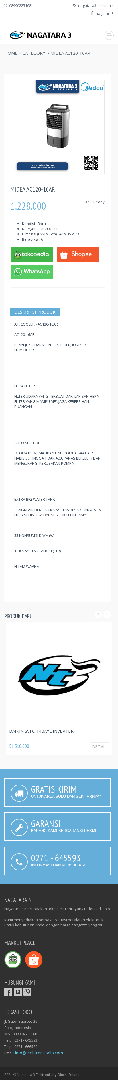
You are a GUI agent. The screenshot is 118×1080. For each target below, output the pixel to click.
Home (10, 53)
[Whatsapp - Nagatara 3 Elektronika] (32, 271)
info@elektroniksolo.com (39, 1052)
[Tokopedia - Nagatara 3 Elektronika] (32, 254)
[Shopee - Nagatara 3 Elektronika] (78, 254)
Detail (99, 746)
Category (34, 53)
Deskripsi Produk (35, 312)
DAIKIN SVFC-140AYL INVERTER (41, 731)
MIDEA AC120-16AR (70, 53)
